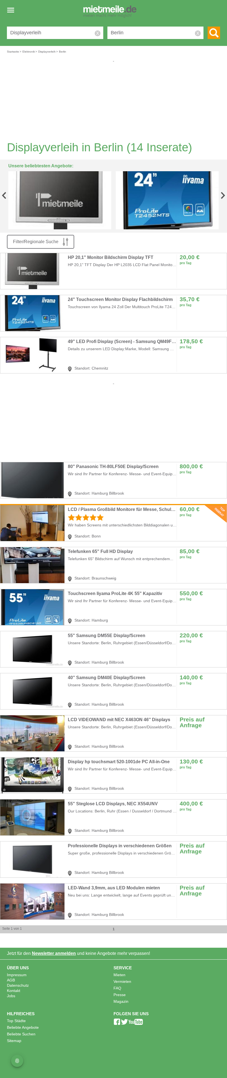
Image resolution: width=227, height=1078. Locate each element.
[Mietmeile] (110, 12)
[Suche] (214, 33)
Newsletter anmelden (54, 953)
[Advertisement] (113, 101)
